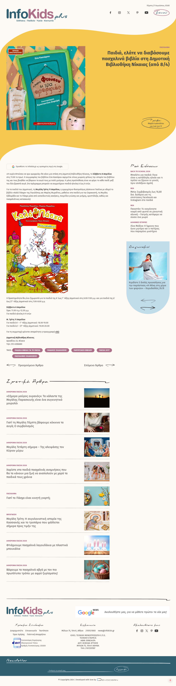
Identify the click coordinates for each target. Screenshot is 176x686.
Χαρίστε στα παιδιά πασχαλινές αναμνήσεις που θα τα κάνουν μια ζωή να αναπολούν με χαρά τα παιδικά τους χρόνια (37, 473)
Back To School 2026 (140, 171)
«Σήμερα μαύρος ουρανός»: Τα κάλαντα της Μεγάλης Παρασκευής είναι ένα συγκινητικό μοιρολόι (34, 399)
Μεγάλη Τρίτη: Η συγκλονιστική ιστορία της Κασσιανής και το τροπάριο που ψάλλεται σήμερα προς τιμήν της (33, 522)
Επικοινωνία (31, 630)
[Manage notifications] (170, 680)
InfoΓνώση (11, 514)
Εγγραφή (121, 669)
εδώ (57, 332)
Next (148, 308)
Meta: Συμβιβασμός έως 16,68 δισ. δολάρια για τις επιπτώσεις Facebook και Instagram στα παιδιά (146, 196)
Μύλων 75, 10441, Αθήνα (72, 630)
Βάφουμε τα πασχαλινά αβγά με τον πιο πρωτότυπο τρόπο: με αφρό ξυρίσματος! (32, 571)
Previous (148, 301)
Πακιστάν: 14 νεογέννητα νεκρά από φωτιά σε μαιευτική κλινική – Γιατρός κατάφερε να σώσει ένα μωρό (146, 213)
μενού (161, 12)
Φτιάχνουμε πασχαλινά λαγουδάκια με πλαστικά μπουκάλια (37, 547)
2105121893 (91, 630)
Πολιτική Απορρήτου (36, 634)
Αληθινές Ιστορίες (139, 222)
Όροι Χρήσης (19, 634)
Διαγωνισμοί (139, 247)
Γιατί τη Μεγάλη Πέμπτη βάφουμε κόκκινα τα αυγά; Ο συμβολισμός (35, 424)
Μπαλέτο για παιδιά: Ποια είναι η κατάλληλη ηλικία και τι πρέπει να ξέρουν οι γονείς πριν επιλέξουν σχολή (147, 179)
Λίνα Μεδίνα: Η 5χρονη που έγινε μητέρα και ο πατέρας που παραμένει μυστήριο (145, 229)
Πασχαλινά (165, 47)
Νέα (132, 188)
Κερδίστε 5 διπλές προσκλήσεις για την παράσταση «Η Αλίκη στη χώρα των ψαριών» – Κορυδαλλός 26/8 (147, 285)
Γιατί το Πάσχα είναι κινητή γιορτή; (28, 498)
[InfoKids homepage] (37, 15)
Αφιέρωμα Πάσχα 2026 (16, 392)
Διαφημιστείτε (16, 630)
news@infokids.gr (106, 630)
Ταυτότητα (43, 630)
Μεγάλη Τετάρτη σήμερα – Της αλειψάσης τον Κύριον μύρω (35, 448)
